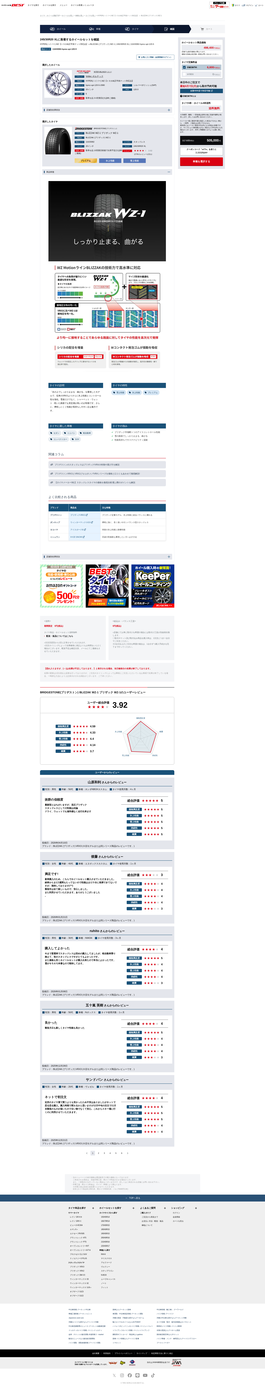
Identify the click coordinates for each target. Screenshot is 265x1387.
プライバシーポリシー (123, 1353)
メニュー (63, 5)
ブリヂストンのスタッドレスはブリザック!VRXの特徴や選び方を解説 (87, 464)
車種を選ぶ (79, 16)
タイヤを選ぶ (91, 16)
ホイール (49, 5)
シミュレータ (82, 5)
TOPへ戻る (134, 1198)
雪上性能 (120, 392)
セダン (56, 433)
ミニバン (71, 433)
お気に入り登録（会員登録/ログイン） (156, 57)
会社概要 (95, 1353)
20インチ (85, 89)
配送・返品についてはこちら (59, 636)
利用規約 (107, 1353)
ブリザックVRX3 (77, 515)
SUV (77, 439)
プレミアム (153, 392)
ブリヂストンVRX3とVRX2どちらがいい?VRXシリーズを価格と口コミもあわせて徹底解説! (97, 473)
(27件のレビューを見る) (143, 154)
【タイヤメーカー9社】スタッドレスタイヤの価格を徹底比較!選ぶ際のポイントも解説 (94, 482)
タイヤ (33, 5)
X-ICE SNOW (76, 537)
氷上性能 (136, 392)
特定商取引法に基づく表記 (162, 1353)
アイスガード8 (76, 529)
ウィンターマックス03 (80, 522)
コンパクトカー (60, 439)
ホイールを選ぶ (67, 16)
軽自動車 (87, 433)
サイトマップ (142, 1353)
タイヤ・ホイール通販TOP (50, 16)
